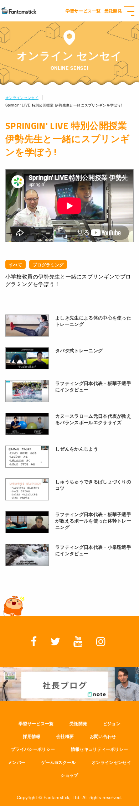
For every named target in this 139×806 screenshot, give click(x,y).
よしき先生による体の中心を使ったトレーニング (93, 320)
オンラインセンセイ (21, 97)
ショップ (69, 775)
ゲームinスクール (58, 762)
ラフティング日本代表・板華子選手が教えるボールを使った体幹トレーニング (93, 520)
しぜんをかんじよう (76, 449)
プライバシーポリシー (33, 749)
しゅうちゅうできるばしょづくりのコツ (93, 484)
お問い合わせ (103, 736)
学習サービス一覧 (36, 723)
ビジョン (111, 723)
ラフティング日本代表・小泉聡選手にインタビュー (93, 550)
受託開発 (78, 723)
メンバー (16, 762)
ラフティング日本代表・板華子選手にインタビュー (93, 386)
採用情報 (31, 736)
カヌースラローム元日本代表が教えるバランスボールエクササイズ (93, 419)
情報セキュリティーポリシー (99, 749)
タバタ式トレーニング (79, 350)
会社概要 (65, 736)
